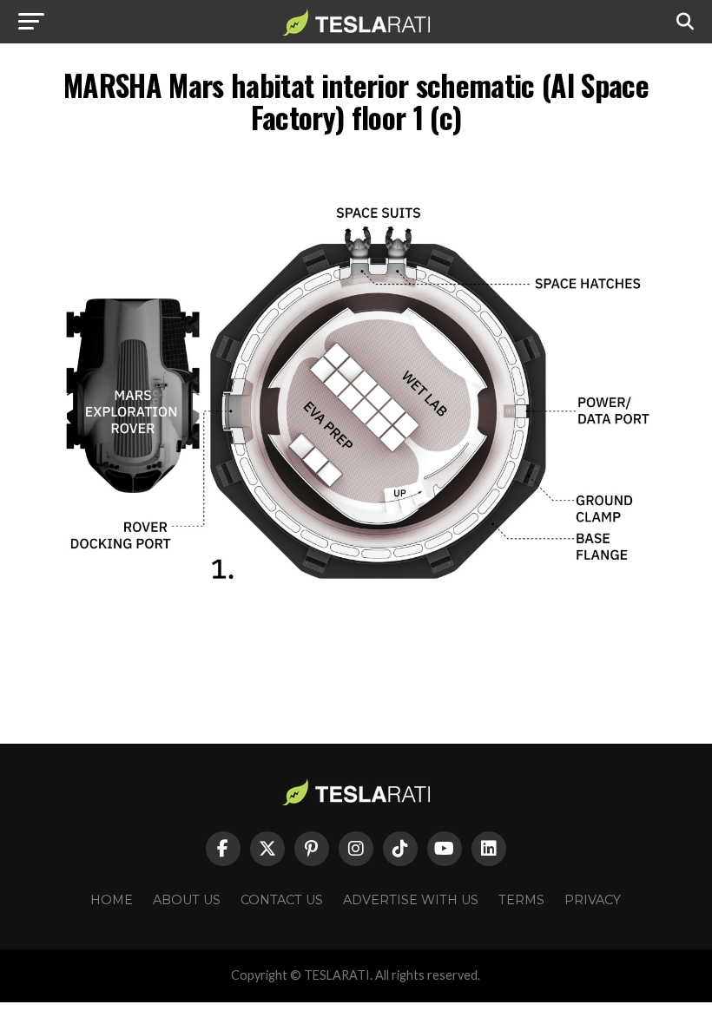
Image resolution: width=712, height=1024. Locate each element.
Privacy (592, 900)
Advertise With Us (410, 900)
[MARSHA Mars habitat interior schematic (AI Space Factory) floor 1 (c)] (355, 645)
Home (111, 900)
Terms (521, 900)
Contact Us (282, 900)
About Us (187, 900)
